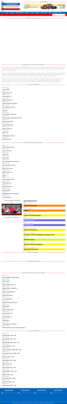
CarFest (26, 210)
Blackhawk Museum (7, 295)
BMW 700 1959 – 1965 (7, 374)
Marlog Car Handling (7, 121)
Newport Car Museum (8, 309)
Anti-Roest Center (7, 139)
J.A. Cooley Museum (7, 299)
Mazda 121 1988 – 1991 (8, 357)
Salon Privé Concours (30, 230)
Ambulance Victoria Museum (9, 302)
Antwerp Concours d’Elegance (33, 244)
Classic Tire (5, 132)
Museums (37, 12)
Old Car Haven (6, 281)
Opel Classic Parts (7, 183)
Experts (27, 12)
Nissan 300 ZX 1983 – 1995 (9, 378)
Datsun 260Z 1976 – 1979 (8, 346)
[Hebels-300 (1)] (25, 399)
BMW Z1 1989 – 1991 (7, 364)
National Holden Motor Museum (10, 277)
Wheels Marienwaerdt (31, 249)
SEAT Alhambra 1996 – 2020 (9, 335)
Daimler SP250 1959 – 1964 (9, 367)
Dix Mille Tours (28, 225)
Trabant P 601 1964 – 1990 (8, 339)
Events (50, 12)
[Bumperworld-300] (9, 399)
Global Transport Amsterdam (9, 103)
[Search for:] (58, 14)
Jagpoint (4, 175)
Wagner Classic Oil (7, 93)
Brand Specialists (19, 12)
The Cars (12, 12)
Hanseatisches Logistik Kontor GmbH (12, 118)
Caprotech (5, 110)
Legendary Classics (7, 186)
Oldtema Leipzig (29, 239)
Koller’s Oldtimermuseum (9, 284)
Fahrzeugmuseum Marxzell (9, 324)
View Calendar (26, 251)
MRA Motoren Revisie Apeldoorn (10, 193)
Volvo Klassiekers (6, 197)
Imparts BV (5, 154)
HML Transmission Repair (9, 165)
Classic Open (5, 158)
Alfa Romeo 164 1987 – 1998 (9, 385)
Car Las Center (6, 89)
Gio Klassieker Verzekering (9, 114)
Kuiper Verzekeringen (7, 125)
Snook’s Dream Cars (7, 313)
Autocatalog (44, 12)
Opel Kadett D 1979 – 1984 (9, 360)
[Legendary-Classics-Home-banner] (58, 399)
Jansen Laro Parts (6, 150)
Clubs (32, 12)
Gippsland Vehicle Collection (9, 288)
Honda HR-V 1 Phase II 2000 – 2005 (11, 353)
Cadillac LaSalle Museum (8, 292)
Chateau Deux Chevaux (8, 147)
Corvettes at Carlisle (30, 205)
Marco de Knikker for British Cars (11, 161)
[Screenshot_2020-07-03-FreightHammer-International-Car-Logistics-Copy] (41, 399)
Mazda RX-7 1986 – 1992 (8, 382)
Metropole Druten (7, 317)
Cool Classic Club (6, 96)
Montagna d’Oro (6, 190)
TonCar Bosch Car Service (8, 107)
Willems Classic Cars (7, 100)
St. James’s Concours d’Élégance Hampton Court (39, 235)
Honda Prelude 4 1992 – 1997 (9, 371)
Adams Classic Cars (7, 128)
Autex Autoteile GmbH (8, 179)
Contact (55, 12)
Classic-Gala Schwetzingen (32, 215)
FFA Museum (5, 320)
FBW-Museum (5, 306)
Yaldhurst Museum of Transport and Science (13, 327)
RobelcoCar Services (7, 168)
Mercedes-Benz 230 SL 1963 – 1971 (11, 342)
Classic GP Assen (29, 220)
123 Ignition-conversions (8, 135)
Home (7, 12)
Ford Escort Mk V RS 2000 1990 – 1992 (11, 349)
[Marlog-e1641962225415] (44, 8)
